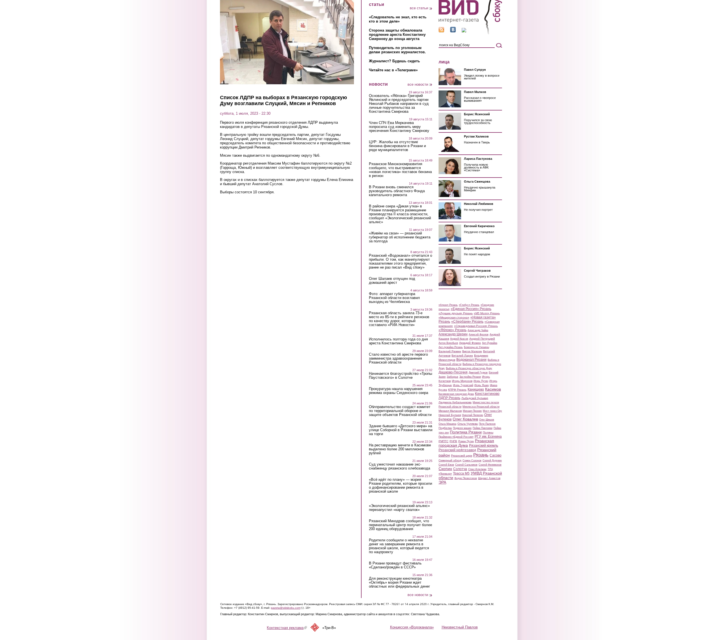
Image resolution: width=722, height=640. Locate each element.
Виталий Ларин (462, 355)
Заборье (452, 376)
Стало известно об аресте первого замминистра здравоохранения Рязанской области (398, 358)
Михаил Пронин (472, 410)
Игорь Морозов (462, 380)
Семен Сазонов (472, 460)
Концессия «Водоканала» (412, 627)
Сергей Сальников (466, 464)
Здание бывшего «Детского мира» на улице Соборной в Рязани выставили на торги (400, 430)
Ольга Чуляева (467, 423)
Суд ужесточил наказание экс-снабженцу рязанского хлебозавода (399, 466)
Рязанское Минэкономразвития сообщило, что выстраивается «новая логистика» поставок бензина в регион (400, 170)
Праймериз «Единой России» (456, 436)
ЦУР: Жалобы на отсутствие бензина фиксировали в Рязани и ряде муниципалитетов (397, 146)
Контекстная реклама (287, 628)
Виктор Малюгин (472, 351)
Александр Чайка (478, 330)
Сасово (495, 455)
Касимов (493, 389)
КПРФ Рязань (457, 389)
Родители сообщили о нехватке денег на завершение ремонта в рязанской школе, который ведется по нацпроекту (399, 546)
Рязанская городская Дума (466, 443)
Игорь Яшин (481, 385)
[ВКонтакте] (453, 31)
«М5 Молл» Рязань (487, 313)
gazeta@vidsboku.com (287, 607)
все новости (418, 84)
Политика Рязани (466, 432)
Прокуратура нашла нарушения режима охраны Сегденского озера (398, 391)
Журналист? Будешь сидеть (394, 61)
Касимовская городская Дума (456, 394)
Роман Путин (466, 441)
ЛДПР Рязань (449, 398)
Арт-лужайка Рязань (451, 347)
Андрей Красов (459, 338)
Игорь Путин (481, 381)
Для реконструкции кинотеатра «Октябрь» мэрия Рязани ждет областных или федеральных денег (399, 582)
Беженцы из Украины (476, 347)
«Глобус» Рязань (469, 305)
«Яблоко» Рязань (452, 330)
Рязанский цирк (461, 455)
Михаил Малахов (450, 410)
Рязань (480, 455)
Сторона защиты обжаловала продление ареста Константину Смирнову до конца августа (397, 34)
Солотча (460, 469)
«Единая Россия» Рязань (471, 309)
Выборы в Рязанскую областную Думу (469, 368)
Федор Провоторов (465, 478)
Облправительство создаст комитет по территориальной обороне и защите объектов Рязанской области (400, 411)
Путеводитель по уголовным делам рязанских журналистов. (397, 50)
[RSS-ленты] (441, 31)
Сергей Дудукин (492, 460)
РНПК (453, 441)
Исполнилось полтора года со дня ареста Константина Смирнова (398, 341)
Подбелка (445, 427)
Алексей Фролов (478, 334)
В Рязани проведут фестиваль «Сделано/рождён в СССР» (395, 565)
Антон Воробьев (448, 343)
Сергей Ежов (446, 464)
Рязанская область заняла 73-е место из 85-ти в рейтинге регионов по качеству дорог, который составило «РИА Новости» (399, 319)
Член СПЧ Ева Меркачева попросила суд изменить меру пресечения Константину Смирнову (399, 127)
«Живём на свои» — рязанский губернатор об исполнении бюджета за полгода (399, 237)
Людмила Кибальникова (455, 402)
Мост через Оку (492, 410)
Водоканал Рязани (471, 360)
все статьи (419, 8)
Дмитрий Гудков (478, 372)
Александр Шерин (453, 334)
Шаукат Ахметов (489, 478)
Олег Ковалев (465, 419)
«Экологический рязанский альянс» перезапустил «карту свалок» (399, 508)
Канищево (476, 389)
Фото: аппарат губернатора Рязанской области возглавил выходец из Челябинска (394, 298)
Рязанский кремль (483, 446)
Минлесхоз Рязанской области (481, 406)
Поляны (488, 432)
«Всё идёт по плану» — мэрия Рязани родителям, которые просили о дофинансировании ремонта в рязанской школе (400, 485)
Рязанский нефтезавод (457, 450)
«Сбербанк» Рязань (467, 322)
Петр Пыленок (487, 423)
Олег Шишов (486, 419)
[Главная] (470, 33)
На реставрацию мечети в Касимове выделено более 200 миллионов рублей (400, 449)
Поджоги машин (462, 428)
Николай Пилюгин (472, 415)
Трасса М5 (461, 473)
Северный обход (450, 460)
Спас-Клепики (477, 469)
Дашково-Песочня (453, 372)
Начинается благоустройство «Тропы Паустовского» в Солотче (400, 376)
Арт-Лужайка (489, 343)
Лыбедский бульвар (474, 398)
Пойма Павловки (482, 428)
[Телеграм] (464, 31)
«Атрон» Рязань (448, 305)
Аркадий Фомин (470, 342)
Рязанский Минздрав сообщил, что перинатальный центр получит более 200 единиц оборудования (400, 525)
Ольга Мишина (447, 423)
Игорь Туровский (463, 385)
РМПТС (443, 441)
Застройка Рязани (470, 376)
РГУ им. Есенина (488, 437)
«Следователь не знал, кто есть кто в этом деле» (397, 19)
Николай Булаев (450, 415)
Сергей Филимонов (490, 464)
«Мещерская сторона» (454, 317)
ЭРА (442, 482)
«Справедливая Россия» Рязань (476, 325)
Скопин (445, 468)
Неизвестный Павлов (460, 627)
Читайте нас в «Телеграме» (393, 70)
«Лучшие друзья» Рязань (456, 313)
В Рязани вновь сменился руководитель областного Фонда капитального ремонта (397, 191)
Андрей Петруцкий (482, 338)
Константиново (487, 394)
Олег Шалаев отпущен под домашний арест (392, 281)
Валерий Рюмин (450, 351)
